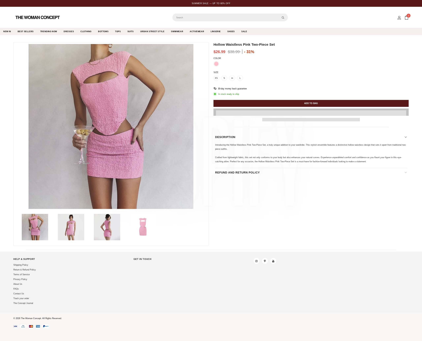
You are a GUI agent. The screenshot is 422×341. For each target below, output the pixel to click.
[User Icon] (399, 17)
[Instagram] (256, 261)
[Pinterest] (265, 261)
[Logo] (38, 17)
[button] (311, 112)
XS (216, 78)
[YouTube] (273, 261)
